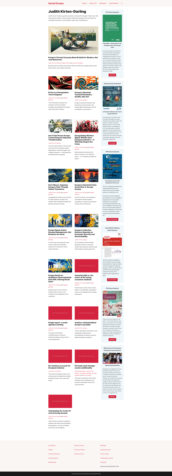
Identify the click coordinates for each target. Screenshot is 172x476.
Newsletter (93, 3)
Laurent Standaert (78, 63)
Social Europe (56, 3)
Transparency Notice (106, 458)
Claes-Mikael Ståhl (80, 371)
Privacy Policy (104, 454)
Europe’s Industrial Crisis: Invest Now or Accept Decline (86, 187)
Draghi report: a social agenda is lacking (57, 324)
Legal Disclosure (105, 449)
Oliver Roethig (87, 375)
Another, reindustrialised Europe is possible (85, 324)
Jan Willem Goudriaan (85, 373)
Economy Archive (79, 449)
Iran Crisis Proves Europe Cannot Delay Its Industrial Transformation (59, 138)
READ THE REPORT (112, 279)
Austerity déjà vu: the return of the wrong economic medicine (84, 277)
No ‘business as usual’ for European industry (59, 367)
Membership (102, 3)
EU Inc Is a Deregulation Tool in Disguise (58, 93)
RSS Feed (103, 445)
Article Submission (54, 454)
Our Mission (51, 445)
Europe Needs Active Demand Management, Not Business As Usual (59, 232)
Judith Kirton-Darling (54, 63)
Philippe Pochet (65, 63)
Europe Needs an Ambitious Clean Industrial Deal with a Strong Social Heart (59, 278)
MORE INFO (112, 396)
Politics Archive (79, 445)
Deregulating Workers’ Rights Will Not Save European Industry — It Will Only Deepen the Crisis (84, 140)
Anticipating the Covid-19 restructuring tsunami (59, 412)
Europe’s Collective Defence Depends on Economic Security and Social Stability (85, 233)
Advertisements (114, 3)
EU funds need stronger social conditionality (85, 367)
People (50, 449)
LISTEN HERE (112, 143)
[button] (122, 3)
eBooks (84, 3)
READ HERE (112, 75)
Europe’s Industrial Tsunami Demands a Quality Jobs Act (83, 94)
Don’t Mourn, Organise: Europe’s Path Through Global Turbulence (58, 187)
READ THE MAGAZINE (112, 219)
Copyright (103, 462)
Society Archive (79, 454)
